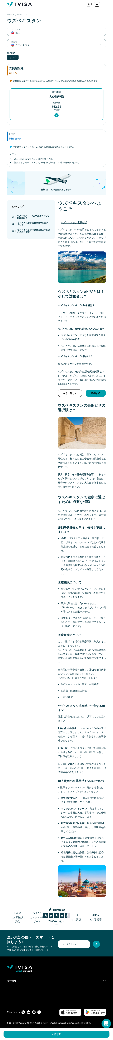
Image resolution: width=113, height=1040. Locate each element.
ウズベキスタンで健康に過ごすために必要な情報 (31, 230)
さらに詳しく (70, 393)
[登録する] (96, 944)
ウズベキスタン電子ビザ (74, 222)
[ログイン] (97, 4)
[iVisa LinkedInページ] (28, 1012)
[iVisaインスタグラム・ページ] (23, 1012)
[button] (103, 4)
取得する (95, 393)
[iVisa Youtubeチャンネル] (34, 1012)
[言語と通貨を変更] (89, 4)
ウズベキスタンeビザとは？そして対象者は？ (30, 216)
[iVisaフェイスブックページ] (39, 1012)
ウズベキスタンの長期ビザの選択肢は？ (30, 223)
